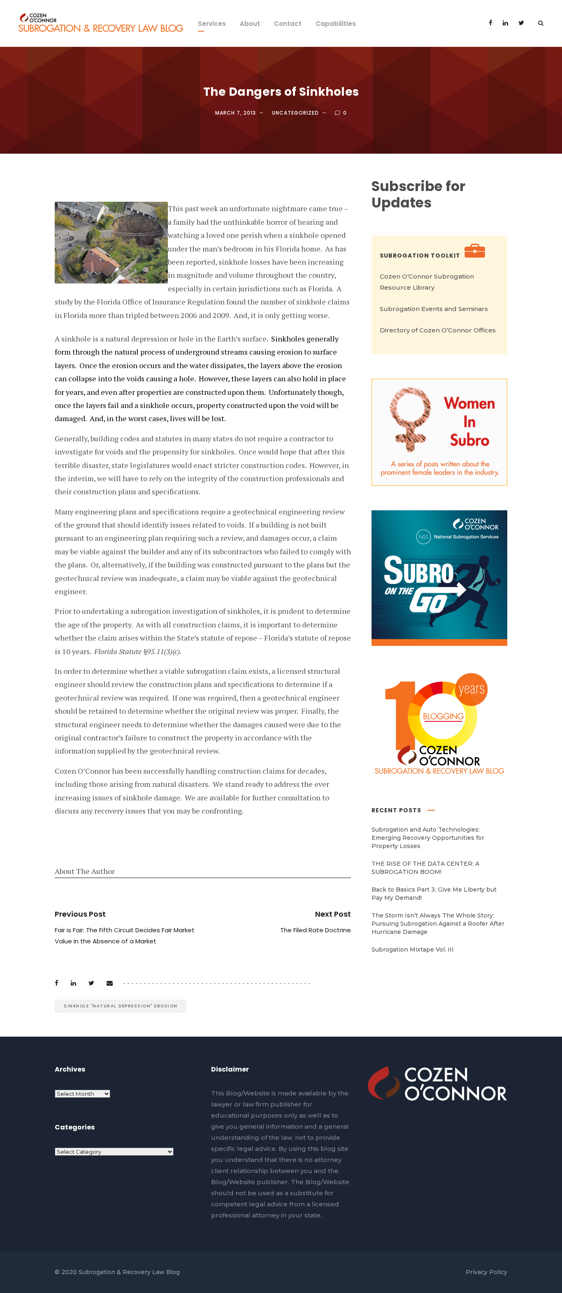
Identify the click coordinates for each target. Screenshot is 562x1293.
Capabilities (336, 23)
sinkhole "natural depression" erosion (121, 1006)
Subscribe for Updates (418, 194)
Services (212, 23)
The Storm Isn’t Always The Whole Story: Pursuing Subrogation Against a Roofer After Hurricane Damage (438, 924)
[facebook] (490, 23)
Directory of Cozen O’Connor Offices (438, 330)
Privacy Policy (486, 1272)
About (250, 23)
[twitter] (521, 23)
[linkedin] (505, 23)
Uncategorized (295, 112)
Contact (288, 23)
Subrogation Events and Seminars (434, 309)
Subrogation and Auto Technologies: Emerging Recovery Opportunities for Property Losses (428, 838)
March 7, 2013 (235, 112)
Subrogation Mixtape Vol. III (413, 949)
